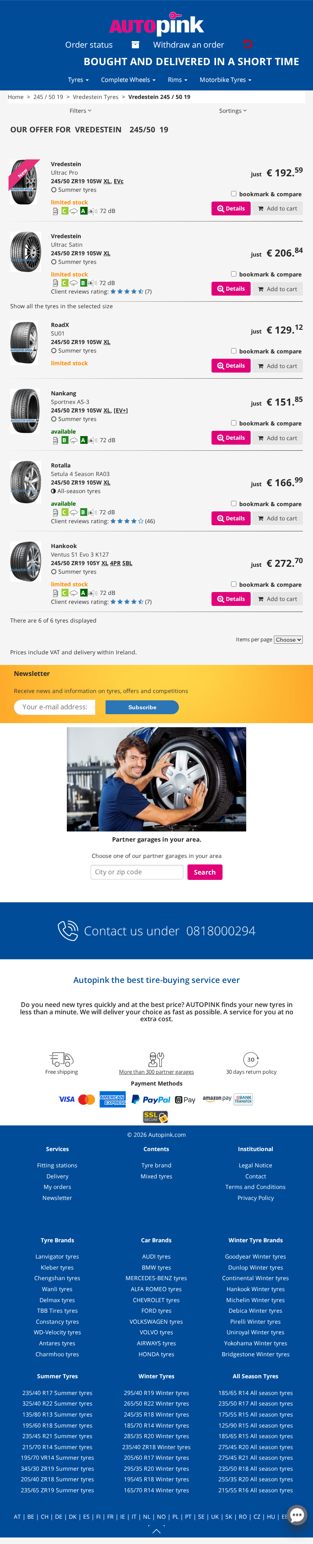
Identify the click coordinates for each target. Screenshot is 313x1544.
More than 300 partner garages (156, 1071)
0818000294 (219, 930)
